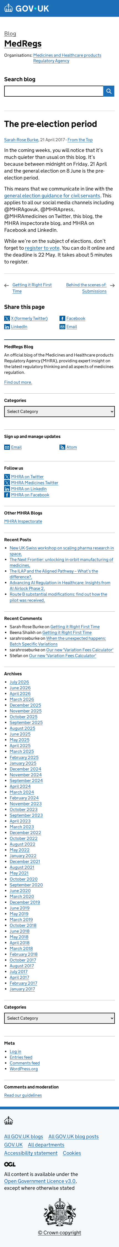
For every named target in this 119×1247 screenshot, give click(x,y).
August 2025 (22, 728)
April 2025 (20, 745)
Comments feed (25, 1063)
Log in (15, 1051)
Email (71, 326)
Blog (10, 33)
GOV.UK (13, 1145)
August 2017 (22, 965)
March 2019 (21, 919)
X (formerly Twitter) (29, 318)
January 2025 (23, 763)
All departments (46, 1145)
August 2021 (22, 867)
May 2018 (19, 937)
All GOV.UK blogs (23, 1136)
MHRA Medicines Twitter (34, 482)
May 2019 (19, 913)
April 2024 (20, 786)
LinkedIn (19, 326)
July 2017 (18, 971)
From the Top (80, 139)
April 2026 (20, 693)
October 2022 (24, 838)
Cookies (72, 1153)
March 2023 (22, 826)
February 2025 (24, 757)
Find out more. (18, 382)
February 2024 (24, 798)
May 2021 (19, 873)
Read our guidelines (23, 1095)
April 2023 (20, 821)
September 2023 (26, 815)
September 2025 (26, 722)
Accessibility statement (31, 1153)
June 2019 (20, 908)
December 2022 (25, 832)
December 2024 (25, 769)
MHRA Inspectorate (23, 521)
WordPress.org (24, 1068)
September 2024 (26, 780)
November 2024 (26, 774)
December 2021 (25, 861)
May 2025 (19, 739)
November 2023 (26, 803)
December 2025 (25, 705)
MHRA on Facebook (30, 494)
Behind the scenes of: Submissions (86, 287)
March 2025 (22, 751)
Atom (71, 447)
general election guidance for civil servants (52, 195)
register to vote (42, 248)
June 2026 (20, 687)
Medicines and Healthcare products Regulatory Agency (67, 58)
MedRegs (23, 43)
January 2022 (23, 855)
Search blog (19, 79)
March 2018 (21, 948)
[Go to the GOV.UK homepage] (26, 8)
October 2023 (24, 809)
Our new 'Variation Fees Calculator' (79, 649)
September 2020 (26, 884)
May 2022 (20, 850)
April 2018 (20, 942)
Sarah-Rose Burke (21, 139)
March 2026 (22, 699)
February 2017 (23, 983)
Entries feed (21, 1057)
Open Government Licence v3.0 (40, 1181)
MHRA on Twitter (27, 476)
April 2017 (19, 977)
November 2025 (26, 711)
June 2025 (20, 734)
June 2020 (20, 890)
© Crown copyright (59, 1232)
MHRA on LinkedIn (29, 488)
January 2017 (22, 989)
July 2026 (19, 682)
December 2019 (25, 902)
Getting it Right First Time (32, 287)
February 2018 (24, 954)
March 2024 (22, 792)
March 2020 (22, 896)
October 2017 (23, 960)
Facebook (75, 318)
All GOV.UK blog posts (73, 1136)
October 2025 (23, 716)
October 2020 (24, 879)
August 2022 (22, 844)
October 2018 (23, 925)
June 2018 (20, 931)
